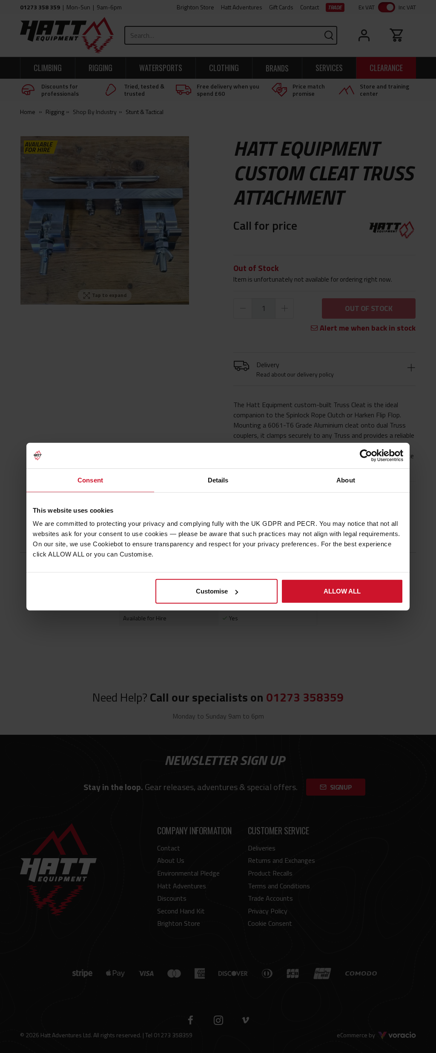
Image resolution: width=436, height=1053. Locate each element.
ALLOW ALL (342, 591)
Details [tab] (218, 479)
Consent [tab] (90, 479)
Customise (212, 591)
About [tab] (345, 479)
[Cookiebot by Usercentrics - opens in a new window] (366, 455)
